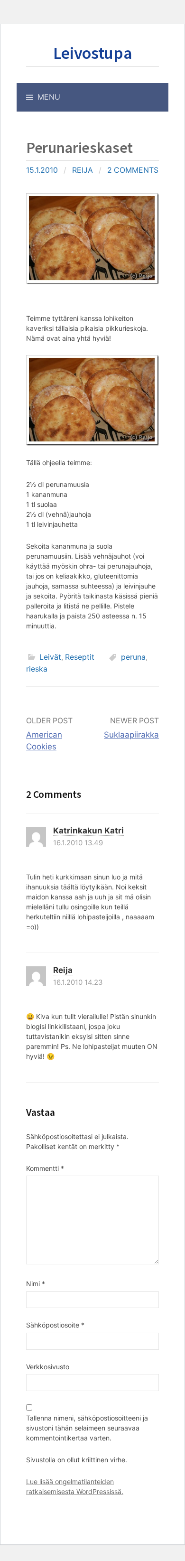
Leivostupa (92, 53)
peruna (133, 657)
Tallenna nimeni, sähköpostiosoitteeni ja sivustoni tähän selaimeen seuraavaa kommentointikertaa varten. (87, 1428)
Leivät (50, 657)
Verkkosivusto (47, 1367)
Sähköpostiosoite (55, 1325)
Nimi (35, 1284)
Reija (82, 170)
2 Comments (132, 170)
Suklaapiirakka (131, 734)
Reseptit (79, 657)
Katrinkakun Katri (88, 830)
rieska (36, 668)
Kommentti (45, 1168)
